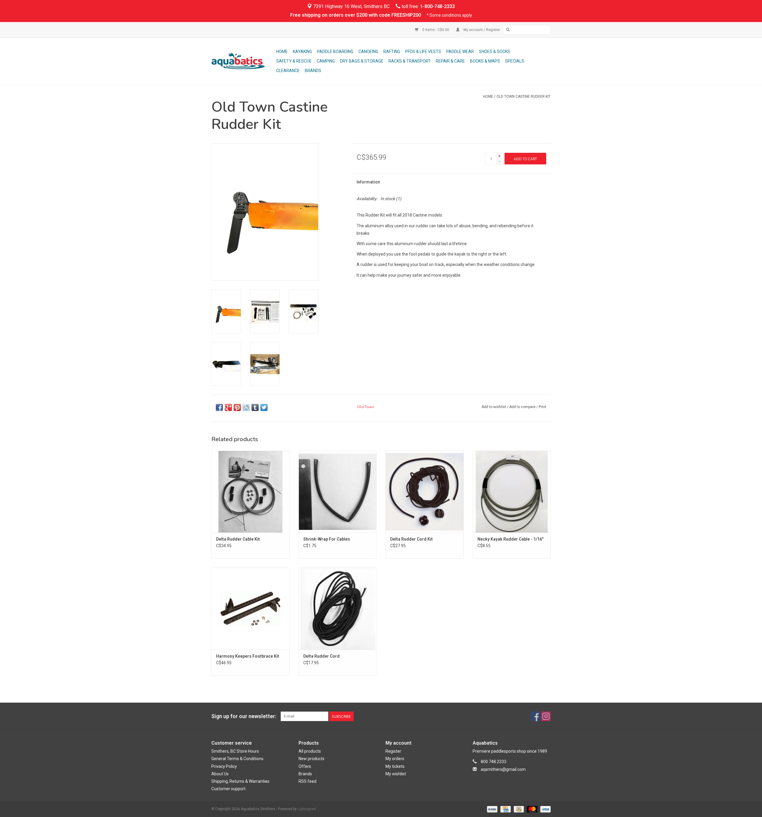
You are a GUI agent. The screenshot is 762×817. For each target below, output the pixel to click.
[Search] (508, 30)
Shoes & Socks (494, 51)
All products (310, 751)
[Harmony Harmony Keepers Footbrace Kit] (250, 609)
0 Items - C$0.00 (435, 30)
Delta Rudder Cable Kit (238, 539)
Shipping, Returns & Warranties (240, 781)
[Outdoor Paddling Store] (242, 61)
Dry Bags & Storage (361, 61)
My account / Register (481, 30)
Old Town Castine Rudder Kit (523, 96)
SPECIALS (514, 61)
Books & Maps (485, 61)
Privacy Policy (224, 766)
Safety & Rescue (294, 61)
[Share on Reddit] (246, 407)
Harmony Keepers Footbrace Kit (247, 656)
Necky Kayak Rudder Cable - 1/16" (510, 539)
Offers (305, 766)
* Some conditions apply (449, 15)
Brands (313, 70)
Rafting (391, 51)
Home (282, 51)
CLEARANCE (288, 70)
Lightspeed (307, 809)
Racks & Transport (409, 61)
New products (311, 758)
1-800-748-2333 (437, 6)
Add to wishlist (494, 407)
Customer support (228, 788)
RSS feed (307, 781)
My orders (394, 758)
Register (393, 751)
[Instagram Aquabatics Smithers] (546, 716)
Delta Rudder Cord (321, 656)
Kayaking (302, 51)
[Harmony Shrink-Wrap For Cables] (338, 492)
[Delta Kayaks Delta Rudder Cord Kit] (424, 492)
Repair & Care (450, 61)
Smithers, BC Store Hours (235, 751)
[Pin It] (237, 407)
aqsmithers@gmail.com (503, 769)
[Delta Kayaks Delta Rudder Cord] (338, 609)
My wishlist (395, 773)
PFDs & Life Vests (423, 51)
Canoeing (368, 51)
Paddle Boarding (335, 51)
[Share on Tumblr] (255, 407)
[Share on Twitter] (264, 407)
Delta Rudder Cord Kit (411, 539)
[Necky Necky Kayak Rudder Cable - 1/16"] (512, 492)
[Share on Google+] (228, 407)
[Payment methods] (491, 809)
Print (542, 407)
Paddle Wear (460, 51)
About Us (220, 773)
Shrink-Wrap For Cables (326, 539)
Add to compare (522, 407)
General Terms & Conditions (237, 758)
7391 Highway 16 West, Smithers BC (351, 6)
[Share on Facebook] (219, 407)
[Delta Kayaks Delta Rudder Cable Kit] (250, 492)
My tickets (395, 766)
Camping (326, 61)
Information (368, 182)
